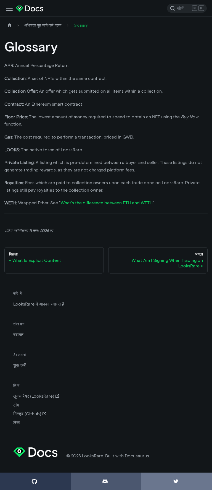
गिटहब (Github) (27, 413)
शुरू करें (19, 365)
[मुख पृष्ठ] (9, 25)
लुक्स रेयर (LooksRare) (33, 396)
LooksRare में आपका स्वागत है (38, 304)
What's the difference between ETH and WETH (107, 202)
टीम (16, 405)
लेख (16, 422)
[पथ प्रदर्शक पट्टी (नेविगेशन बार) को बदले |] (9, 8)
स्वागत (18, 334)
